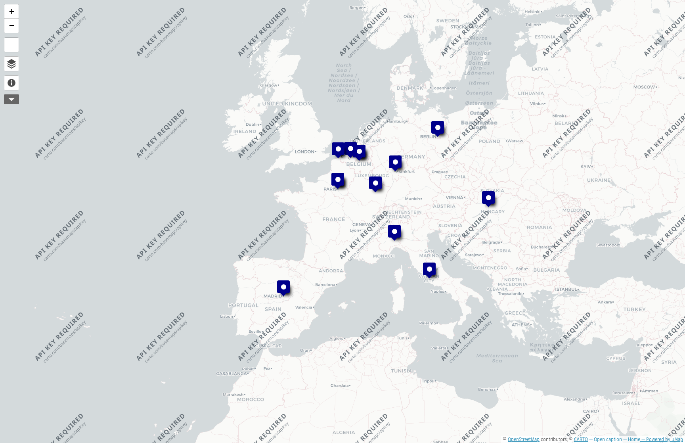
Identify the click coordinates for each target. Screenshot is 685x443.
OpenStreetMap (524, 439)
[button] (394, 233)
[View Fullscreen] (11, 45)
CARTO (581, 439)
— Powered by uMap (661, 439)
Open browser (11, 64)
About (11, 83)
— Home (631, 439)
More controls (11, 99)
